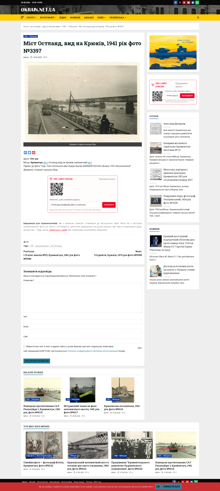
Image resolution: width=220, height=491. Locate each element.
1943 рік (73, 456)
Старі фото (30, 456)
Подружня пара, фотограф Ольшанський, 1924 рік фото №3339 (179, 199)
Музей (32, 482)
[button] (22, 17)
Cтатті (30, 17)
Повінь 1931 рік (93, 482)
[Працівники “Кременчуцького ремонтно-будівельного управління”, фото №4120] (132, 445)
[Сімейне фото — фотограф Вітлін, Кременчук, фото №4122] (44, 445)
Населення (54, 482)
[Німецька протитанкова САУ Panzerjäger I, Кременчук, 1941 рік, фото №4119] (42, 390)
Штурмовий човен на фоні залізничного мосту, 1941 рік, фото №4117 (82, 409)
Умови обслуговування (107, 351)
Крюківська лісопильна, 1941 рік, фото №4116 (122, 407)
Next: (118, 253)
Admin (26, 57)
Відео (63, 17)
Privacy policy (172, 486)
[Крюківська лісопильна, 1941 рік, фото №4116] (123, 390)
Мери (24, 482)
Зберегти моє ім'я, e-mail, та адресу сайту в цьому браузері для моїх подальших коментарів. (70, 346)
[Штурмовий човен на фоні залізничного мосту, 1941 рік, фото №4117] (83, 390)
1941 (32, 246)
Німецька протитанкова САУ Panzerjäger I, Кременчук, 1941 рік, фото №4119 (41, 409)
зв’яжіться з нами (58, 230)
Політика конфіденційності (80, 351)
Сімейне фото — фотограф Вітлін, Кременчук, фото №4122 (43, 464)
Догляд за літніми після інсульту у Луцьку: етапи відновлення (179, 270)
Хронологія (42, 482)
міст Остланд (56, 246)
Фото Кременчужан (44, 456)
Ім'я (25, 316)
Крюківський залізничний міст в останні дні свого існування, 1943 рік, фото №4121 (88, 465)
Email (25, 326)
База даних (79, 482)
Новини (75, 17)
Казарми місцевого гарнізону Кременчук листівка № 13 (176, 146)
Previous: (51, 255)
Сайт (25, 336)
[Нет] (217, 486)
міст (46, 162)
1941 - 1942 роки (30, 36)
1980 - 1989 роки (120, 456)
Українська (116, 17)
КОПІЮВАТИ (109, 205)
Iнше (100, 17)
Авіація (89, 17)
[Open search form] (198, 17)
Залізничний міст (42, 246)
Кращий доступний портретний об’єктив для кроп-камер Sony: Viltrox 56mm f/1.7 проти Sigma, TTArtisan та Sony (172, 243)
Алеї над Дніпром (174, 123)
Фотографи (66, 482)
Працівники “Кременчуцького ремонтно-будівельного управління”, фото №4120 (130, 465)
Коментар (28, 280)
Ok (158, 486)
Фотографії (47, 17)
